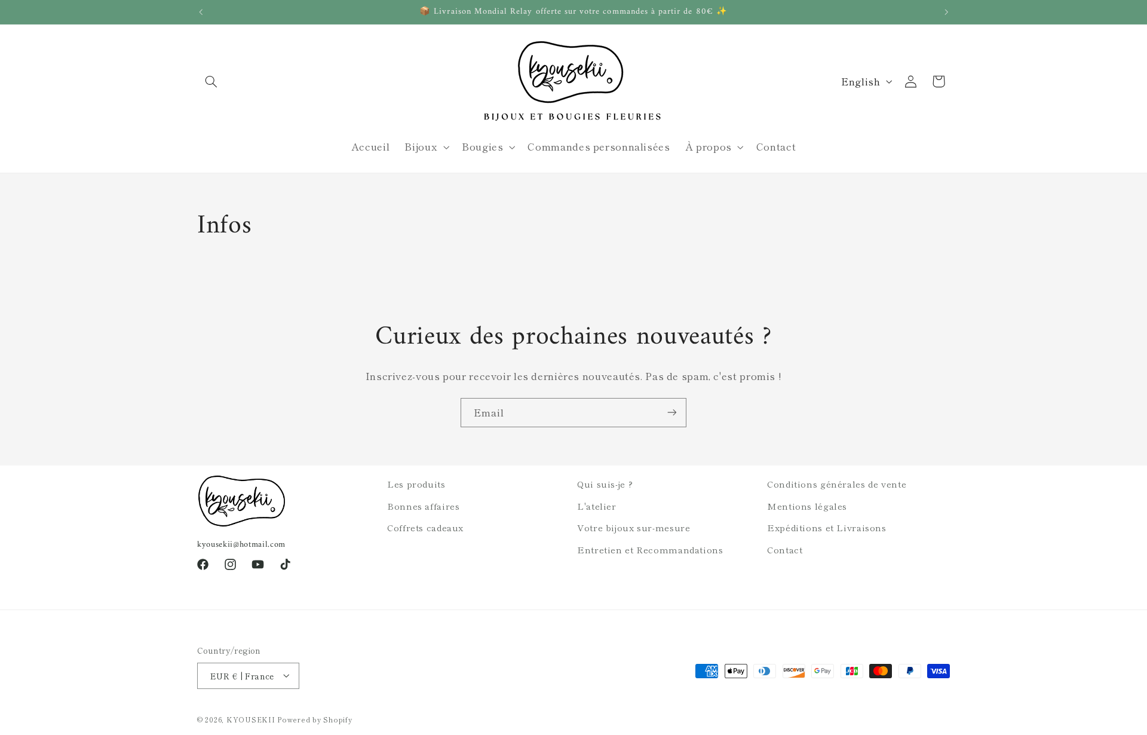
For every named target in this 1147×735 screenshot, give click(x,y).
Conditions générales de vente (836, 483)
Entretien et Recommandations (650, 549)
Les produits (416, 483)
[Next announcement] (946, 12)
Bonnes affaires (423, 505)
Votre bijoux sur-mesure (634, 527)
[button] (211, 81)
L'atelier (597, 505)
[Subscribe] (672, 412)
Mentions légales (807, 505)
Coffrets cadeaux (425, 527)
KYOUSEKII (250, 719)
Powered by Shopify (314, 719)
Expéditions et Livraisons (827, 527)
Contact (784, 549)
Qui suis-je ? (605, 483)
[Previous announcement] (201, 12)
